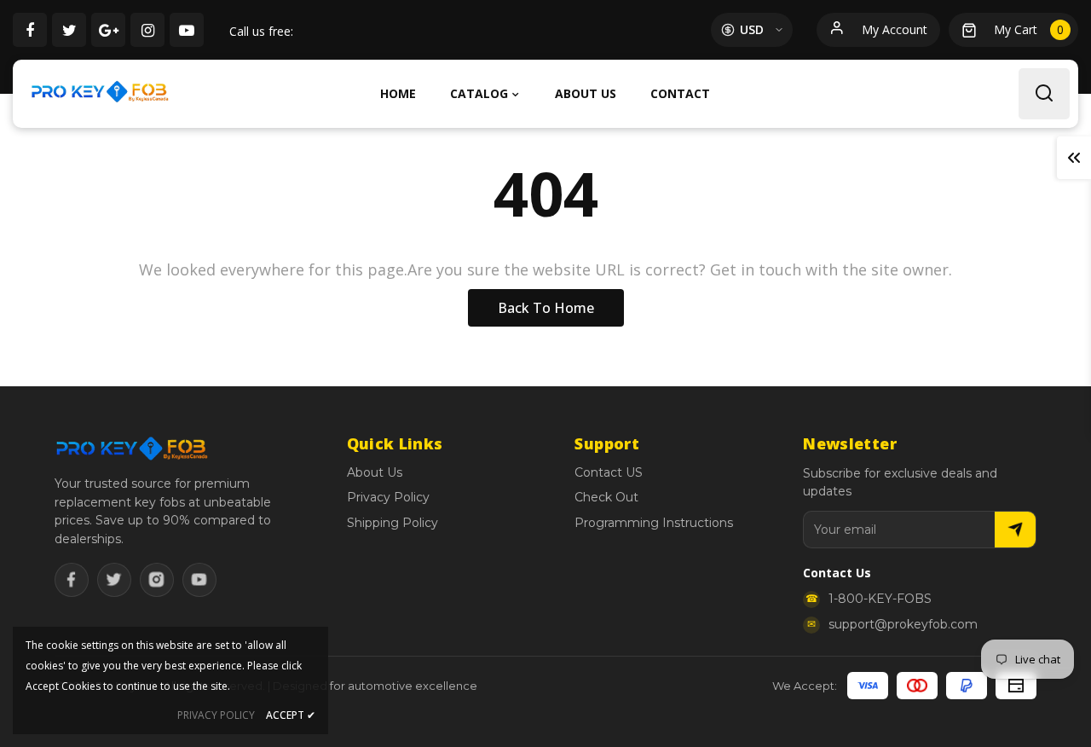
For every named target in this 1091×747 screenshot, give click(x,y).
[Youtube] (199, 580)
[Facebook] (72, 580)
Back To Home (546, 307)
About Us (374, 472)
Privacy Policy (388, 497)
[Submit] (1015, 529)
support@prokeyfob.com (903, 624)
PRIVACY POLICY (216, 715)
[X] (114, 580)
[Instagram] (157, 580)
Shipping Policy (392, 522)
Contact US (608, 472)
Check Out (606, 497)
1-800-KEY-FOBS (880, 598)
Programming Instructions (653, 522)
